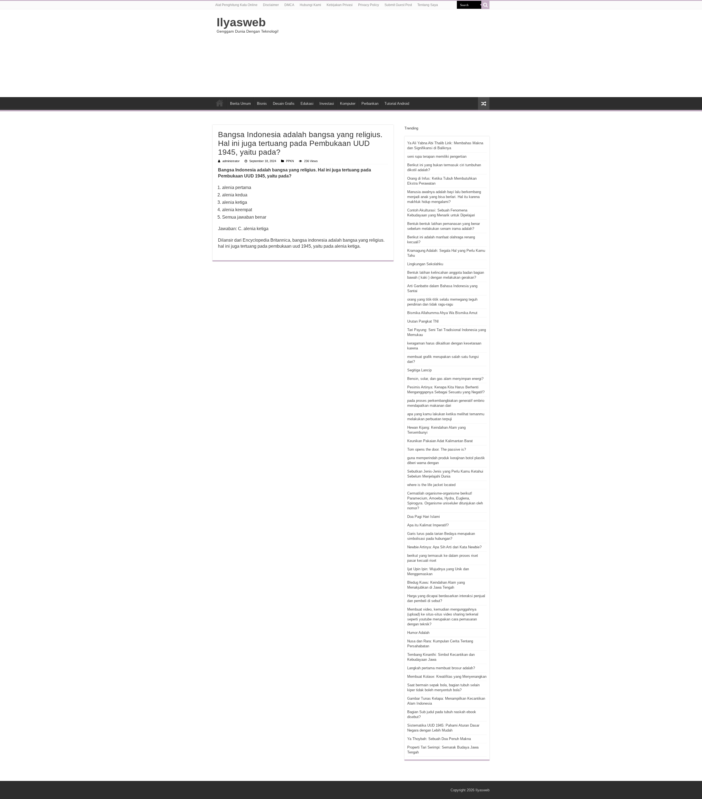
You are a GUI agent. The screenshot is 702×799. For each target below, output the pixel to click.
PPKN (290, 161)
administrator (231, 161)
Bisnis (262, 103)
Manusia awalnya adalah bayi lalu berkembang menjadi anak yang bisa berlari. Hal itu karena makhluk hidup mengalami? (444, 197)
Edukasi (307, 103)
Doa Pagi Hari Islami (423, 517)
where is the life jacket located (431, 485)
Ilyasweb (241, 22)
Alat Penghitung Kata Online (236, 5)
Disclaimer (271, 5)
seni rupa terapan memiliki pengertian (436, 156)
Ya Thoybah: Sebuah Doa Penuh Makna (439, 739)
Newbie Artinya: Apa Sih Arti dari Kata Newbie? (444, 547)
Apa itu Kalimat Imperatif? (428, 525)
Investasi (326, 103)
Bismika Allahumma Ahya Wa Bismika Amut (442, 313)
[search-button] (485, 5)
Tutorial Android (396, 103)
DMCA (289, 5)
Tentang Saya (427, 5)
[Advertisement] (385, 53)
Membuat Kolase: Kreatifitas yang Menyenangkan (446, 676)
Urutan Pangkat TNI (423, 321)
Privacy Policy (368, 5)
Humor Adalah (418, 633)
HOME (220, 103)
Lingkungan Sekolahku (425, 264)
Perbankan (369, 103)
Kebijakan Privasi (340, 5)
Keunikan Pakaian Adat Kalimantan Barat (440, 441)
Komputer (347, 103)
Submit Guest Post (398, 5)
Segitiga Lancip (419, 370)
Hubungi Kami (310, 5)
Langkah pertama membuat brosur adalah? (441, 668)
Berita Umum (240, 103)
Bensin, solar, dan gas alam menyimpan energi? (445, 379)
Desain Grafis (284, 103)
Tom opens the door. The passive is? (436, 449)
